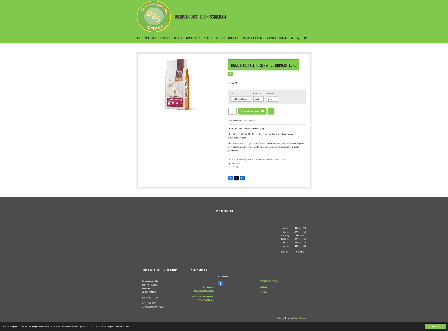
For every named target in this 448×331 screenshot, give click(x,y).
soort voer (257, 93)
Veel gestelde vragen (269, 281)
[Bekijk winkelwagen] (305, 38)
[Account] (291, 38)
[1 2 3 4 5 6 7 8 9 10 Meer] (232, 111)
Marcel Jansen (299, 318)
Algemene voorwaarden (203, 296)
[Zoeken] (298, 38)
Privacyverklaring (206, 300)
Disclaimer (264, 292)
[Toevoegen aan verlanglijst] (271, 111)
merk (232, 93)
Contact (263, 286)
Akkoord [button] (435, 326)
